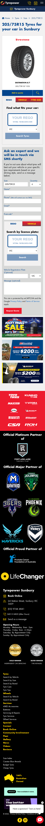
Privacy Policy (16, 301)
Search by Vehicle (10, 677)
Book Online (9, 729)
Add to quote (17, 93)
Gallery (7, 739)
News (6, 742)
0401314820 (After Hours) (18, 614)
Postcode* (8, 214)
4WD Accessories (10, 706)
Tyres (5, 673)
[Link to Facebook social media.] (20, 820)
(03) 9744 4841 (16, 609)
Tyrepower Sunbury (24, 8)
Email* (7, 206)
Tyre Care (7, 687)
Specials (7, 722)
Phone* (18, 197)
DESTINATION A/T (22, 83)
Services (7, 703)
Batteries (6, 709)
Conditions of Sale (33, 814)
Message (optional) (12, 280)
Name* (7, 189)
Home (7, 18)
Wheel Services (9, 719)
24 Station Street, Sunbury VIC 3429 (23, 602)
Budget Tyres (8, 764)
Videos (6, 746)
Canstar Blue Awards (12, 761)
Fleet (5, 736)
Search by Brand (10, 683)
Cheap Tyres (8, 768)
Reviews (7, 749)
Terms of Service (33, 301)
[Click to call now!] (29, 3)
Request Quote (12, 311)
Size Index (7, 758)
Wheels (7, 693)
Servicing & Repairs (11, 713)
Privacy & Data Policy (17, 814)
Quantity (33, 180)
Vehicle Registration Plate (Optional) (14, 271)
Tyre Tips (7, 690)
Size (6, 180)
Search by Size (9, 680)
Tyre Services (8, 716)
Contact (7, 726)
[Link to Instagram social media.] (25, 820)
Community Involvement (16, 732)
